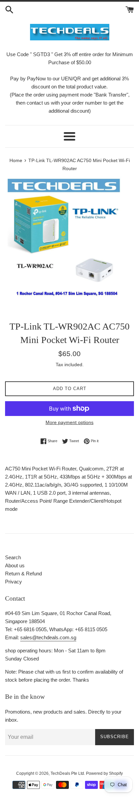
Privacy (13, 581)
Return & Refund (23, 573)
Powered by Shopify (104, 773)
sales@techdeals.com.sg (48, 637)
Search (13, 557)
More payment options (69, 422)
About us (15, 565)
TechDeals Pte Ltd (67, 773)
